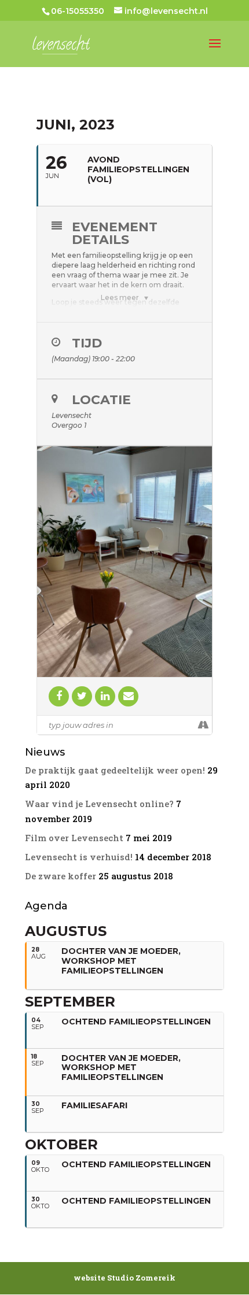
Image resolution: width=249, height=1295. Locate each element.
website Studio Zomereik (124, 1277)
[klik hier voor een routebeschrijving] (203, 725)
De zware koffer (60, 876)
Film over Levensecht (74, 837)
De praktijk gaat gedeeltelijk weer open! (115, 770)
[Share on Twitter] (82, 696)
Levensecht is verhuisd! (79, 857)
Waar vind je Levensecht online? (99, 803)
